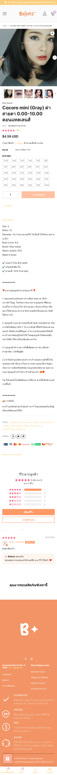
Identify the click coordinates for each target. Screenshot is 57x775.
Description (8, 220)
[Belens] (27, 13)
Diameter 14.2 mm (29, 422)
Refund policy (38, 672)
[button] (2, 57)
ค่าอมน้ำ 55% (8, 429)
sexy (32, 425)
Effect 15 (50, 422)
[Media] (52, 33)
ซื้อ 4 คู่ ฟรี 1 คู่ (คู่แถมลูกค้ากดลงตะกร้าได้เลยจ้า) (28, 2)
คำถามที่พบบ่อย (8, 686)
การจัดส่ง (19, 143)
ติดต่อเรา (6, 680)
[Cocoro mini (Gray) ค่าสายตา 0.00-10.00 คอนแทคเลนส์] (28, 57)
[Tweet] (18, 436)
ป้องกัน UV (21, 429)
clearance (14, 422)
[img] (8, 537)
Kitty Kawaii (7, 103)
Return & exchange (11, 454)
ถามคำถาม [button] (28, 519)
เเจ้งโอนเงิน (6, 674)
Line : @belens (15, 667)
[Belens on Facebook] (26, 659)
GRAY (6, 425)
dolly (42, 422)
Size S (39, 425)
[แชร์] (13, 436)
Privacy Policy (38, 683)
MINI (26, 425)
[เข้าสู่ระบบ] (45, 14)
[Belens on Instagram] (31, 659)
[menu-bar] (6, 13)
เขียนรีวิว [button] (28, 512)
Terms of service (39, 677)
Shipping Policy (39, 689)
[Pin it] (23, 436)
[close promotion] (54, 2)
